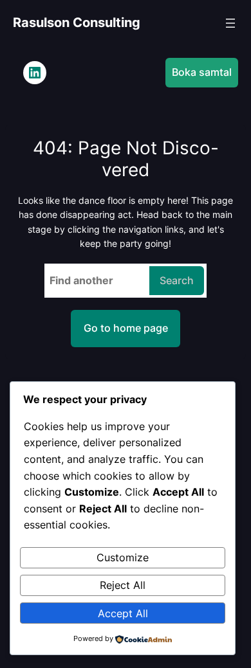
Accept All (123, 613)
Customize (123, 557)
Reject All (122, 585)
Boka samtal (202, 72)
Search (177, 280)
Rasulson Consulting (76, 22)
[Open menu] (230, 23)
